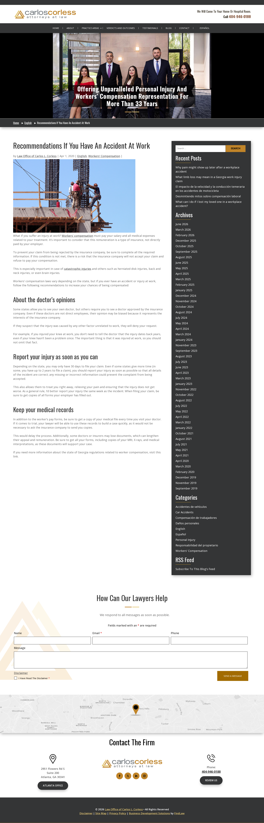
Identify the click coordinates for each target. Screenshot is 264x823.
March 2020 (183, 466)
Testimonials (150, 28)
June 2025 (182, 262)
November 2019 (186, 483)
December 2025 (186, 240)
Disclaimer (21, 673)
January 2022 (184, 428)
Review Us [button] (211, 780)
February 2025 (185, 284)
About (70, 28)
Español (204, 28)
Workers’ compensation (77, 236)
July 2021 (181, 444)
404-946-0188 (240, 16)
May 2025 (182, 268)
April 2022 (182, 417)
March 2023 (183, 378)
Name (18, 633)
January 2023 (184, 384)
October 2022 (184, 395)
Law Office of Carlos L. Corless (37, 156)
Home (56, 28)
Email (97, 633)
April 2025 (182, 273)
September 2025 (186, 251)
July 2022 (181, 406)
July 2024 (181, 318)
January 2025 (184, 290)
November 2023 (186, 345)
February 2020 (185, 472)
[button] (261, 800)
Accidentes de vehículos (191, 507)
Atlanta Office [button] (53, 785)
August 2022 (184, 400)
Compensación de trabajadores (196, 518)
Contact (184, 28)
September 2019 (186, 488)
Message (19, 648)
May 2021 (182, 450)
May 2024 (182, 323)
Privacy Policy (117, 813)
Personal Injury (185, 540)
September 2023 (186, 351)
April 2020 (182, 461)
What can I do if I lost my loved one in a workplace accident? (209, 204)
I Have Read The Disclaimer (34, 678)
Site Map (100, 813)
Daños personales (187, 523)
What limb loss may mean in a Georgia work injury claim (209, 179)
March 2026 (183, 229)
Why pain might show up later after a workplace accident (207, 169)
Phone (175, 633)
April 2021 (182, 455)
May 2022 (182, 411)
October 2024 (184, 306)
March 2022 (183, 422)
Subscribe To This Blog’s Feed (195, 569)
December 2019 (186, 477)
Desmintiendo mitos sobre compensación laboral (208, 196)
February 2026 (185, 235)
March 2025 (183, 279)
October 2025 (184, 246)
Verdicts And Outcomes (121, 28)
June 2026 (182, 224)
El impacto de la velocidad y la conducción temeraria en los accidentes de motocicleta (210, 189)
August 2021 (184, 439)
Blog (169, 28)
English (82, 156)
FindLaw (179, 813)
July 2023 (181, 362)
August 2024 (184, 312)
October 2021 (184, 433)
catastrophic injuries (77, 269)
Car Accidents (184, 512)
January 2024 (184, 340)
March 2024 (183, 334)
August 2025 (184, 257)
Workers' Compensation (104, 156)
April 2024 (182, 329)
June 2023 (182, 367)
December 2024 (186, 295)
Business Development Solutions (149, 813)
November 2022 (186, 389)
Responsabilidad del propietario (197, 545)
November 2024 (186, 301)
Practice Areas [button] (90, 28)
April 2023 (182, 373)
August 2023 (184, 356)
